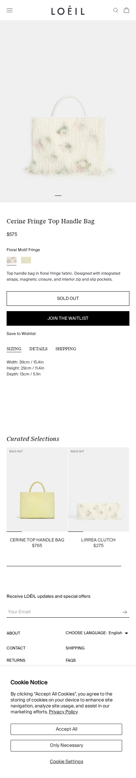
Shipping (65, 349)
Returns (16, 660)
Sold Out (68, 298)
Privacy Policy (63, 712)
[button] (97, 633)
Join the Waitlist (68, 318)
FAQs (71, 660)
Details (38, 349)
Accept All (66, 729)
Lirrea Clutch (98, 540)
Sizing (14, 349)
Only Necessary (66, 746)
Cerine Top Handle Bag (37, 540)
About (13, 633)
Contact (16, 648)
